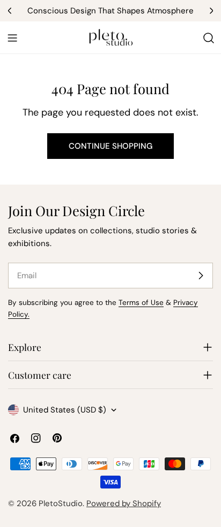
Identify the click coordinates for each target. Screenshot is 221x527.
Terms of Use (141, 302)
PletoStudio (61, 503)
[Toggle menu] (12, 38)
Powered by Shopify (123, 503)
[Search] (208, 38)
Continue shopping (110, 146)
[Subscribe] (200, 275)
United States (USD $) (64, 409)
